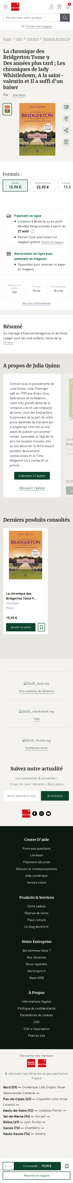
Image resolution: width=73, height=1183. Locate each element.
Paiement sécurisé (36, 862)
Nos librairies (36, 957)
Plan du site (36, 1035)
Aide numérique (36, 875)
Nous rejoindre (36, 964)
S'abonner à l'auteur (32, 476)
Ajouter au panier (21, 627)
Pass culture (36, 920)
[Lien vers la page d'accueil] (15, 7)
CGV (37, 1022)
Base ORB (36, 978)
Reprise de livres (36, 913)
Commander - (37, 1166)
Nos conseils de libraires (36, 691)
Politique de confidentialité (37, 1008)
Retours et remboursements (36, 869)
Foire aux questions (36, 848)
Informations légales (36, 1001)
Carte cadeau (36, 906)
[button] (36, 335)
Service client (36, 882)
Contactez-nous (36, 748)
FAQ (36, 719)
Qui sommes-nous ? (37, 950)
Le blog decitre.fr (36, 926)
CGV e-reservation (36, 1029)
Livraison (36, 855)
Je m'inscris (55, 796)
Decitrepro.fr (36, 971)
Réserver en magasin (36, 1175)
